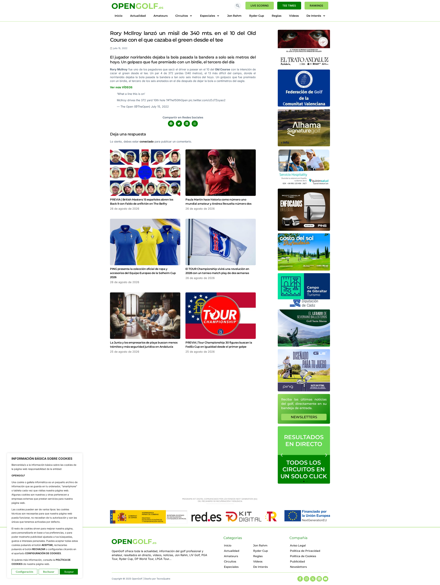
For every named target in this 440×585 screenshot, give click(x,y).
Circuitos (181, 15)
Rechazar (48, 571)
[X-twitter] (313, 579)
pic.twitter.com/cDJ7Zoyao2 (207, 100)
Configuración (24, 571)
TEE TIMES (289, 5)
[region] (44, 515)
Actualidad (138, 15)
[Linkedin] (319, 579)
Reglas (276, 15)
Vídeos (294, 15)
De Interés (313, 15)
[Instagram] (306, 579)
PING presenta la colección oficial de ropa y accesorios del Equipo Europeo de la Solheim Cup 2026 (143, 273)
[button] (237, 6)
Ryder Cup (256, 15)
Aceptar (69, 571)
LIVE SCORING (260, 5)
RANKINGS (316, 5)
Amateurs (160, 15)
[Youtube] (325, 579)
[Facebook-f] (300, 579)
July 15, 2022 (160, 106)
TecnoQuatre (163, 578)
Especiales (207, 15)
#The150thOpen (177, 100)
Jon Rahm (234, 15)
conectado (147, 141)
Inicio (118, 15)
